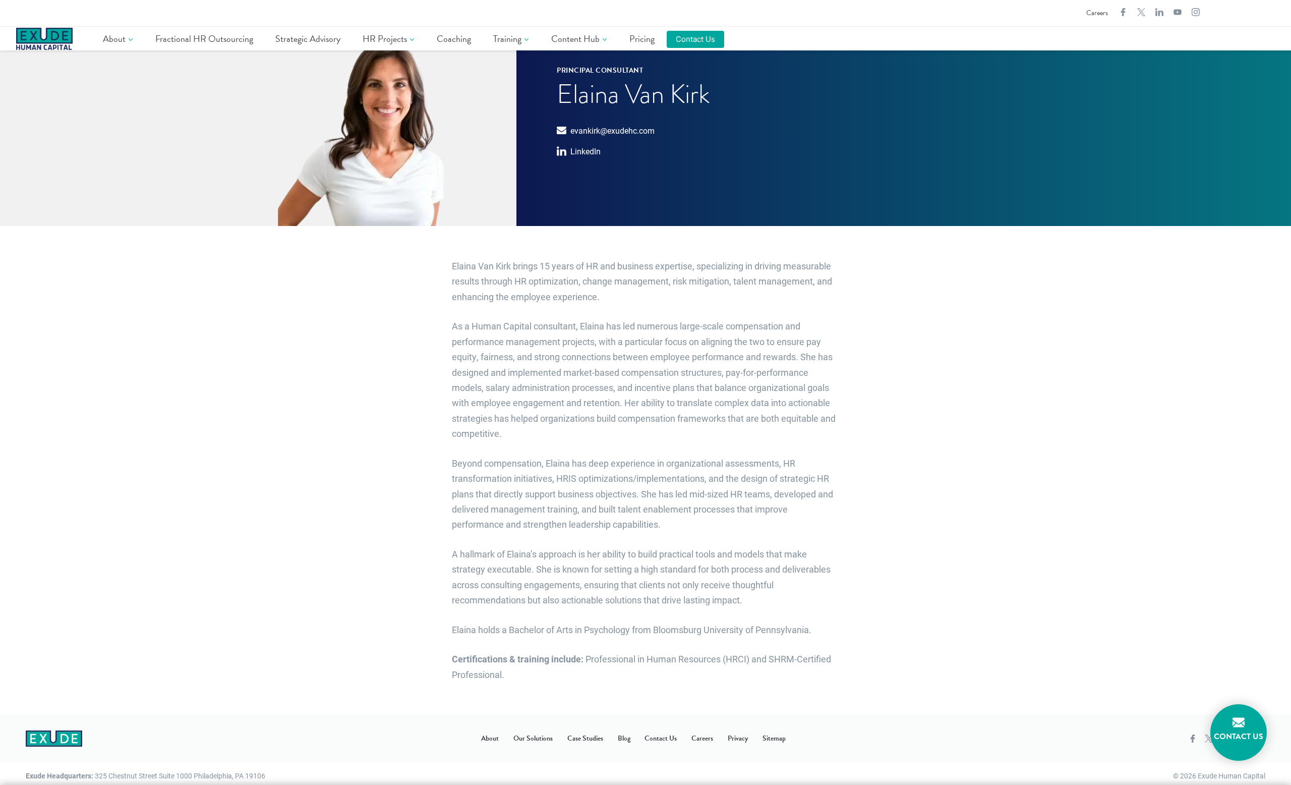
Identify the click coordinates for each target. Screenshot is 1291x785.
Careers (1097, 13)
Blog (624, 738)
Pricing (642, 38)
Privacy (738, 738)
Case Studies (585, 738)
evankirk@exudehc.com (612, 130)
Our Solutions (533, 738)
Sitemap (774, 738)
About (114, 38)
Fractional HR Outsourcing (204, 38)
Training (507, 38)
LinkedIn (585, 151)
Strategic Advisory (307, 38)
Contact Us (695, 39)
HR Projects (385, 38)
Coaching (454, 38)
